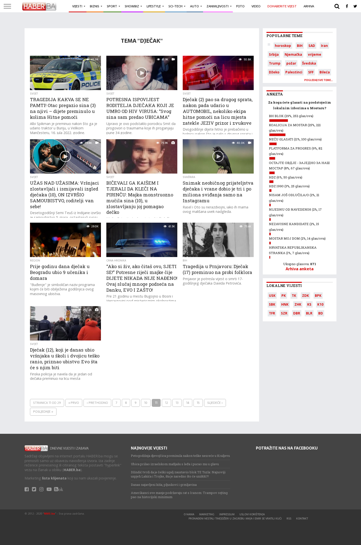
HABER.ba (72, 469)
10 (145, 402)
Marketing (206, 514)
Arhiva (309, 6)
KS (309, 304)
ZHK (297, 304)
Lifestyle (154, 6)
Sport (112, 6)
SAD (311, 45)
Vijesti (77, 6)
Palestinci (293, 72)
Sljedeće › (215, 402)
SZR (284, 313)
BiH (300, 45)
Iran (324, 45)
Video (256, 6)
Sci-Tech (175, 6)
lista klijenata (54, 478)
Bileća (324, 72)
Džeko (274, 72)
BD (320, 313)
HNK (285, 304)
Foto (240, 6)
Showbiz (132, 6)
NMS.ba (49, 513)
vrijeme (314, 54)
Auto (194, 6)
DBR (296, 313)
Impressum (227, 514)
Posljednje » (43, 411)
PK (283, 295)
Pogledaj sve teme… (318, 80)
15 (198, 402)
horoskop (283, 45)
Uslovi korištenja (252, 514)
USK (272, 295)
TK (294, 295)
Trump (274, 63)
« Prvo (74, 402)
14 (187, 402)
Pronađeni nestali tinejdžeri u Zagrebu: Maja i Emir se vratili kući (235, 518)
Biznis (94, 6)
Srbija (274, 54)
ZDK (305, 295)
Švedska (309, 63)
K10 (320, 304)
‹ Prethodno (97, 402)
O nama (189, 514)
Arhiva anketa (300, 269)
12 (166, 402)
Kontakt (302, 518)
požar (291, 63)
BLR (309, 313)
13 (177, 402)
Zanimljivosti (218, 6)
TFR (272, 313)
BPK (318, 295)
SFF (311, 72)
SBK (272, 304)
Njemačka (293, 54)
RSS (289, 518)
